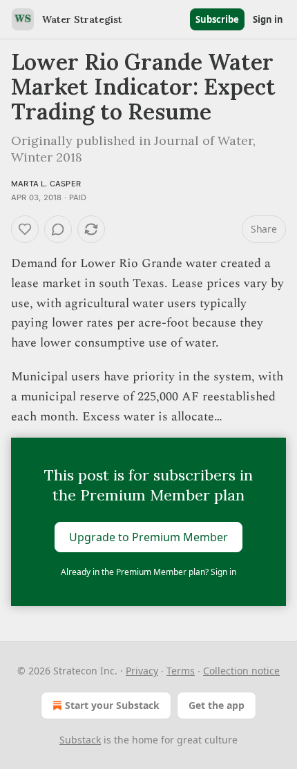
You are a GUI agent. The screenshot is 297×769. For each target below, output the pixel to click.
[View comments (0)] (58, 229)
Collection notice (241, 670)
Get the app (217, 705)
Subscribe (217, 19)
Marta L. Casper (46, 183)
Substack (80, 739)
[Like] (25, 229)
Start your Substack (112, 705)
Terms (180, 670)
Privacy (142, 670)
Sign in (268, 19)
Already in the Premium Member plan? (148, 572)
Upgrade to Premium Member (148, 537)
